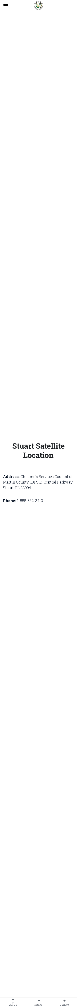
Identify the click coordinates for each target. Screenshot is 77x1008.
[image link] (38, 5)
